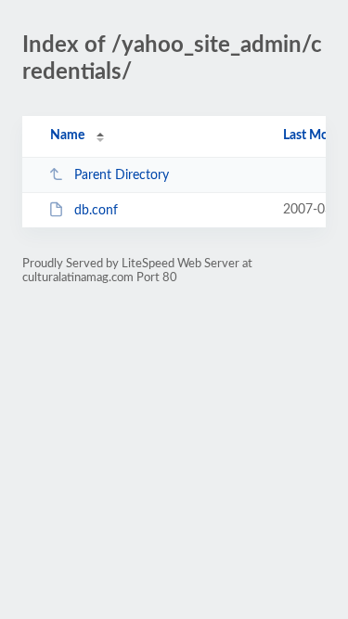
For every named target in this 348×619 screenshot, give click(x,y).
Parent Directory (121, 175)
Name (67, 135)
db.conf (96, 210)
